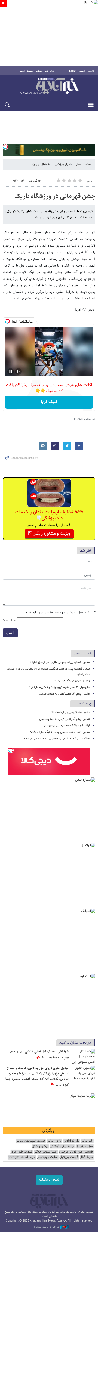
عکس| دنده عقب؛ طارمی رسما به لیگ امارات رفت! (60, 732)
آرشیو (22, 71)
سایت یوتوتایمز (47, 1157)
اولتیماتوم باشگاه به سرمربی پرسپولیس (66, 725)
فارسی (91, 71)
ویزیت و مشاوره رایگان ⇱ (49, 533)
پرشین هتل (40, 1146)
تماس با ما (49, 71)
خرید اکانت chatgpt (22, 1157)
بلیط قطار (86, 1157)
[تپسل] (5, 147)
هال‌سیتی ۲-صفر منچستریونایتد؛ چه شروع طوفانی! (59, 687)
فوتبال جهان (40, 164)
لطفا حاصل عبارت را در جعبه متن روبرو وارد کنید (60, 612)
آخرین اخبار (82, 653)
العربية (82, 71)
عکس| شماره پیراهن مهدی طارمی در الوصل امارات (60, 662)
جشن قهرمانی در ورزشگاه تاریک (54, 196)
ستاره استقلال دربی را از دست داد (70, 712)
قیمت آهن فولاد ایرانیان (76, 1151)
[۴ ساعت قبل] (83, 1057)
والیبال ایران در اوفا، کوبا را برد (72, 681)
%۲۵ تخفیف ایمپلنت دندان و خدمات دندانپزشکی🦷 (49, 515)
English (72, 71)
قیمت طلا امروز (21, 1151)
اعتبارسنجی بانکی (45, 1151)
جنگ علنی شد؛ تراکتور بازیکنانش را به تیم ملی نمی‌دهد (57, 738)
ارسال (10, 633)
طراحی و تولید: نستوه (47, 1227)
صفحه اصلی (83, 164)
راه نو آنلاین (71, 1141)
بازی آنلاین (54, 1141)
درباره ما (39, 71)
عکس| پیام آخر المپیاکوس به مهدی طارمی (64, 694)
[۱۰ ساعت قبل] (83, 1074)
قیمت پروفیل (68, 1157)
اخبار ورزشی (63, 164)
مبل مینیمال (84, 1146)
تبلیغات (30, 71)
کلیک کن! (49, 402)
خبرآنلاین (49, 86)
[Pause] (10, 371)
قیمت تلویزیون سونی (30, 1141)
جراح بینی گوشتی (62, 1146)
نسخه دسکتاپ (49, 1179)
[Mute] (18, 371)
